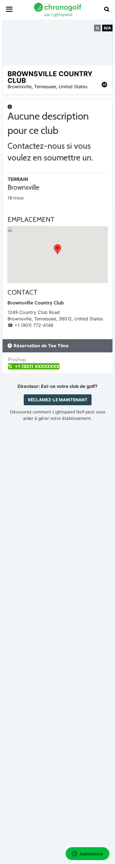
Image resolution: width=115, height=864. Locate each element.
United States (73, 86)
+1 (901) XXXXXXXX (36, 366)
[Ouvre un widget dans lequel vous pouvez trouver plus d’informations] (87, 854)
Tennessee (45, 86)
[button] (57, 249)
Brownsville (20, 86)
